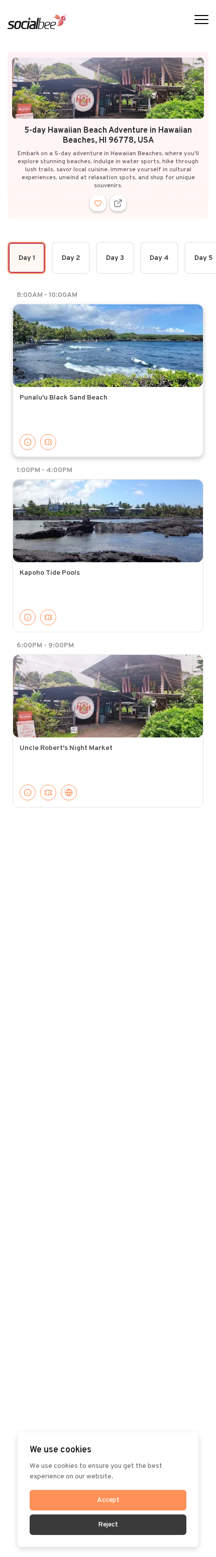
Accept (108, 1500)
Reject (108, 1524)
